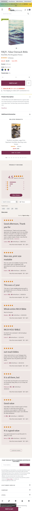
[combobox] (16, 13)
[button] (16, 48)
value (3, 208)
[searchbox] (8, 202)
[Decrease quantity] (2, 77)
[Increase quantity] (29, 77)
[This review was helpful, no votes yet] (23, 392)
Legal (3, 495)
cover (8, 208)
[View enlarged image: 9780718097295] (16, 32)
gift (12, 208)
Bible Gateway (19, 1)
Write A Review (16, 195)
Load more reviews (16, 450)
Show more (4, 212)
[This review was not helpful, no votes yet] (26, 244)
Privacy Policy (10, 479)
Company (4, 490)
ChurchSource (12, 1)
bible (16, 208)
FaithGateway (4, 1)
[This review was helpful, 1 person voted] (23, 244)
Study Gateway (27, 1)
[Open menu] (2, 9)
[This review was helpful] (23, 297)
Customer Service (8, 485)
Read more (16, 238)
